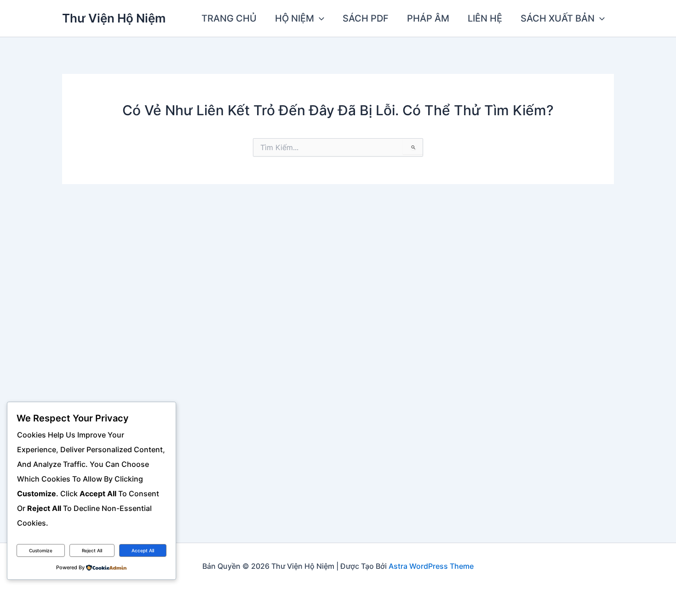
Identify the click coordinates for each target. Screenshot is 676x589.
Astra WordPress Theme (431, 566)
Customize (40, 550)
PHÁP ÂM (428, 18)
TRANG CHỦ (229, 18)
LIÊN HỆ (485, 18)
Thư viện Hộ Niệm (114, 18)
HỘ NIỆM (294, 18)
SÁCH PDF (366, 18)
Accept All (143, 550)
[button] (319, 18)
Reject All (92, 550)
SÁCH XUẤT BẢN (558, 18)
